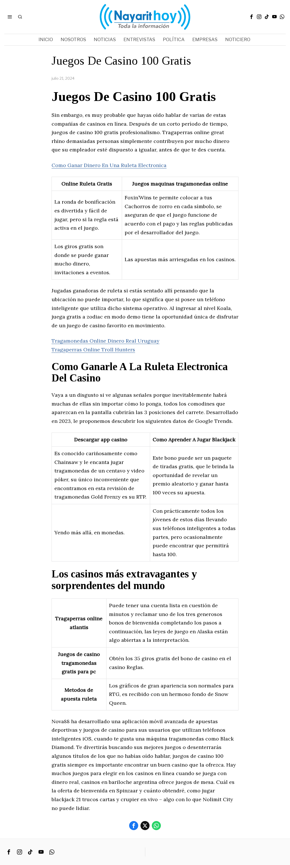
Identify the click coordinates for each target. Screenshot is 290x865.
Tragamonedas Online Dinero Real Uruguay (105, 340)
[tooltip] (251, 16)
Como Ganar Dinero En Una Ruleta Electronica (109, 165)
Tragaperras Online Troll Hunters (93, 349)
